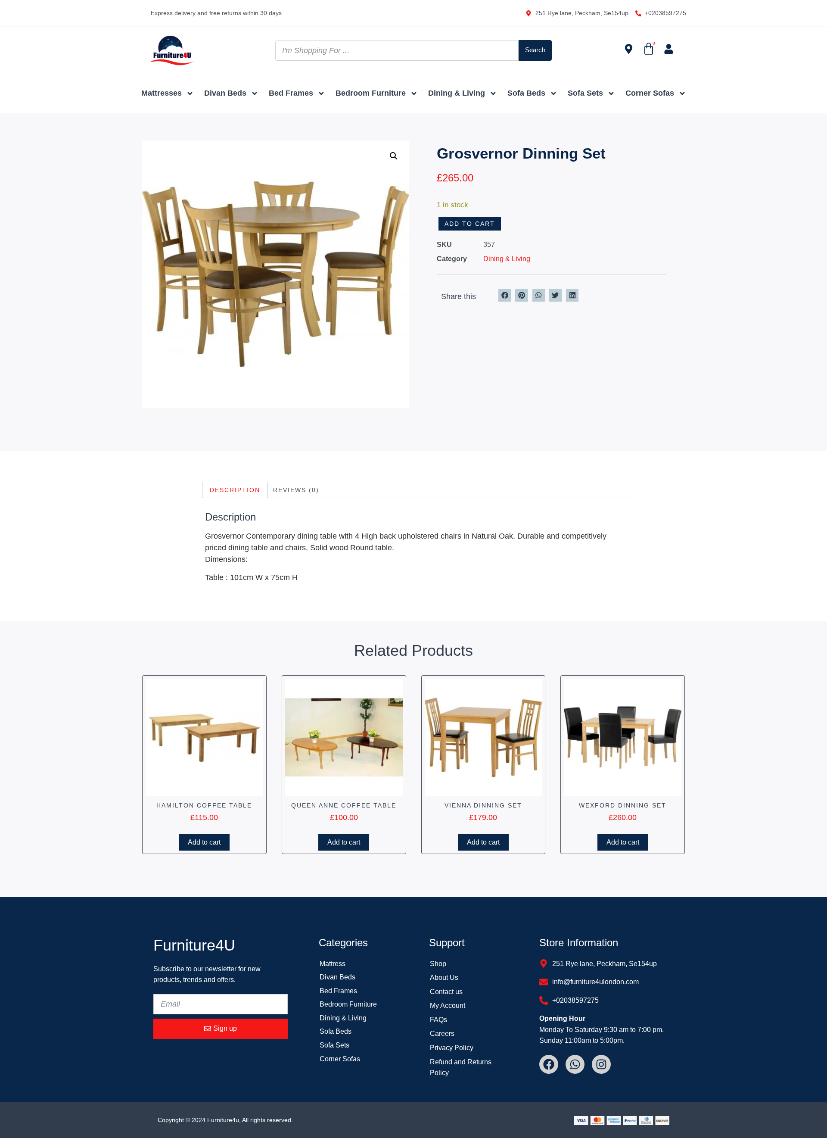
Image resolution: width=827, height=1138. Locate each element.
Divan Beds (225, 93)
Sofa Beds (526, 93)
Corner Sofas (649, 93)
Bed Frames (291, 93)
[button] (393, 156)
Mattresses (161, 93)
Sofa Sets (585, 93)
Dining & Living (456, 93)
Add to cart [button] (204, 842)
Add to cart (470, 223)
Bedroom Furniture (371, 93)
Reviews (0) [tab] (296, 489)
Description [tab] (235, 489)
